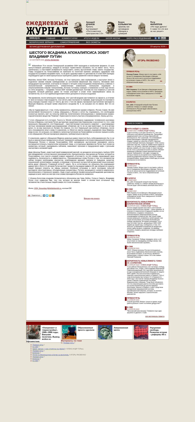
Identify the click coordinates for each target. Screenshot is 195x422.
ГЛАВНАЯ (50, 38)
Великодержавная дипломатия (47, 47)
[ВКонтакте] (44, 195)
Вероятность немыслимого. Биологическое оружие (141, 203)
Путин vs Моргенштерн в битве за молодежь (51, 355)
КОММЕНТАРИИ (69, 38)
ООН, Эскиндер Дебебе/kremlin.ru (47, 188)
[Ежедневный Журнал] (47, 34)
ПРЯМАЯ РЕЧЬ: (133, 72)
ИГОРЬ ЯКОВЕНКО (52, 60)
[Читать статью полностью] (144, 81)
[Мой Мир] (53, 195)
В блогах (131, 178)
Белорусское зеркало (41, 42)
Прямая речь (133, 164)
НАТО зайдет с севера (138, 129)
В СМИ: (129, 87)
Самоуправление (70, 42)
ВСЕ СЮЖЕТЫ (93, 42)
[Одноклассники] (50, 195)
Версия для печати (91, 198)
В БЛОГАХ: (131, 102)
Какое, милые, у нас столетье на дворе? (49, 349)
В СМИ (130, 189)
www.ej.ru (34, 38)
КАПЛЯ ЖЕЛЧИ (113, 38)
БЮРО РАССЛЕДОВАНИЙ (139, 38)
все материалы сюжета (154, 316)
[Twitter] (47, 195)
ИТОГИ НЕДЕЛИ (91, 38)
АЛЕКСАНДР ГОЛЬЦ (146, 131)
